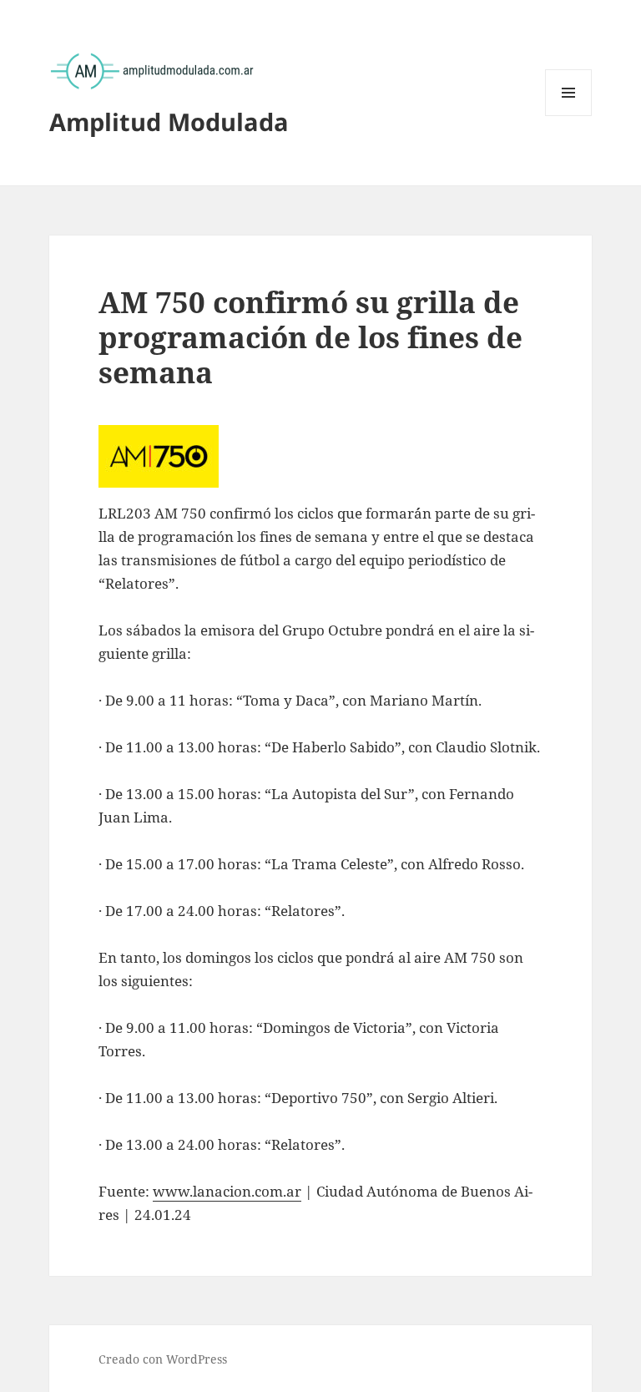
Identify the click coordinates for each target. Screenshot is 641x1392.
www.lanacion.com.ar (227, 1191)
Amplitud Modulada (169, 121)
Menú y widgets (569, 115)
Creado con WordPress (162, 1359)
